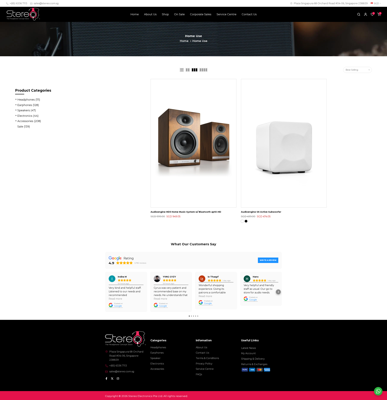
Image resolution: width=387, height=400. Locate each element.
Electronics (28, 116)
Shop (165, 14)
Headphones (28, 99)
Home (134, 14)
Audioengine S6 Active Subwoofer (261, 212)
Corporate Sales (200, 14)
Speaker (155, 358)
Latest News (248, 348)
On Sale (179, 14)
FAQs (199, 374)
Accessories (29, 121)
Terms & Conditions (207, 358)
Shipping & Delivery (253, 358)
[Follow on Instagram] (118, 378)
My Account (248, 353)
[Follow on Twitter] (112, 378)
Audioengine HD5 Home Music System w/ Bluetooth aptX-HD (186, 212)
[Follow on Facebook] (106, 378)
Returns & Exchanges (254, 364)
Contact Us (249, 14)
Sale (23, 126)
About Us (150, 14)
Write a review (268, 260)
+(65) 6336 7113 (18, 3)
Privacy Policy (204, 363)
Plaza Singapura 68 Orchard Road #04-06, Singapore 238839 (331, 3)
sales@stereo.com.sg (46, 3)
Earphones (28, 105)
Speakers (26, 110)
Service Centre (226, 14)
